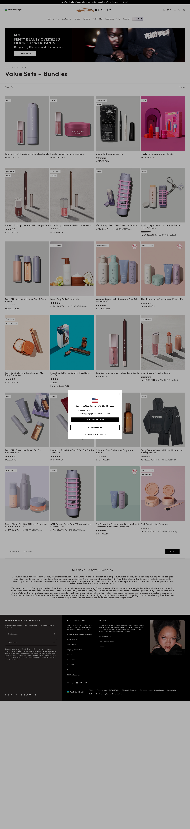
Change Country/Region (95, 434)
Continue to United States (95, 420)
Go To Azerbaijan (95, 427)
